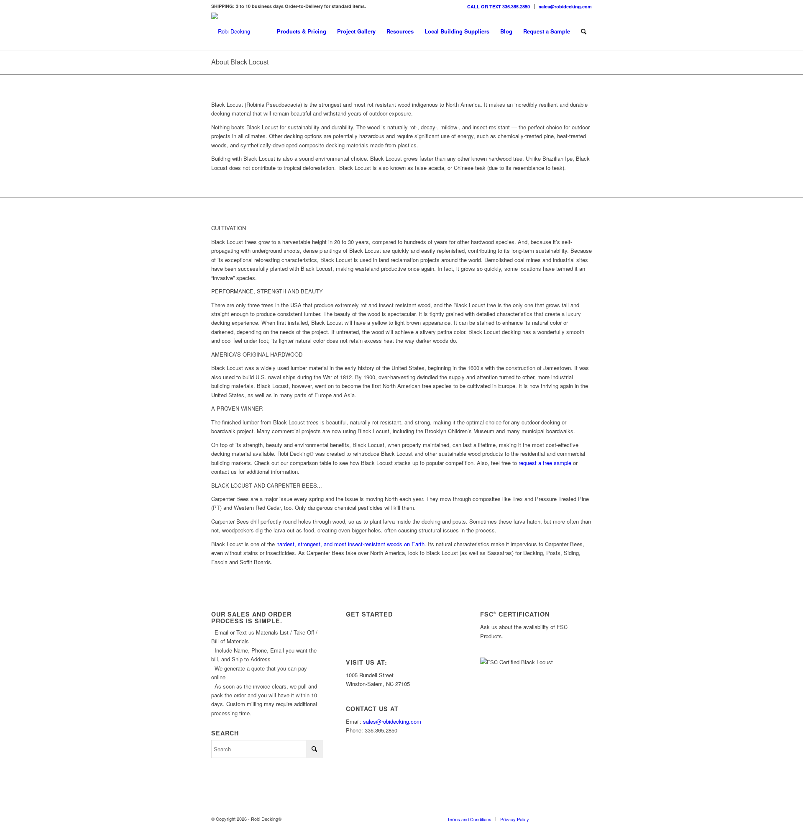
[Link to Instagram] (548, 818)
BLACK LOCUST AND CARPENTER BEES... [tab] (266, 485)
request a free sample (545, 463)
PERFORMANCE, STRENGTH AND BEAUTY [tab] (267, 291)
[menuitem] (498, 6)
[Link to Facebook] (573, 818)
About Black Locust (240, 62)
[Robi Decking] (230, 31)
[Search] (583, 31)
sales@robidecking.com (565, 6)
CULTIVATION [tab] (228, 228)
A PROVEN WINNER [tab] (237, 408)
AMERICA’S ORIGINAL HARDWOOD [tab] (256, 354)
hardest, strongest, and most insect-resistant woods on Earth (350, 544)
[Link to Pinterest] (585, 818)
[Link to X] (560, 818)
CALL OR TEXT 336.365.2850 (498, 6)
